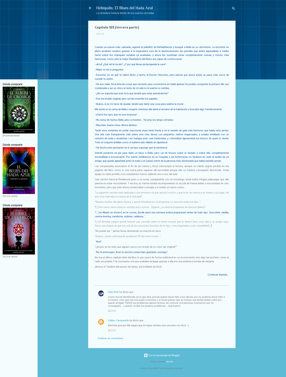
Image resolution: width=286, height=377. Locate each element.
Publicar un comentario (110, 338)
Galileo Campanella (118, 320)
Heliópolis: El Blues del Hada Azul (124, 8)
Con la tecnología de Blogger (164, 355)
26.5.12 (112, 310)
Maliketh (169, 362)
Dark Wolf (113, 292)
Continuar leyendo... (218, 274)
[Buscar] (234, 9)
